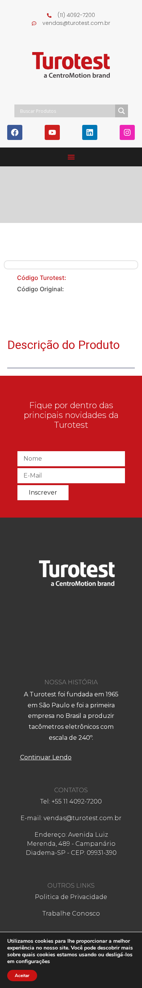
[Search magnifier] (121, 110)
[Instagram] (127, 132)
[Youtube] (52, 132)
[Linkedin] (89, 132)
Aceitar (22, 976)
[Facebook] (14, 132)
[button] (71, 157)
